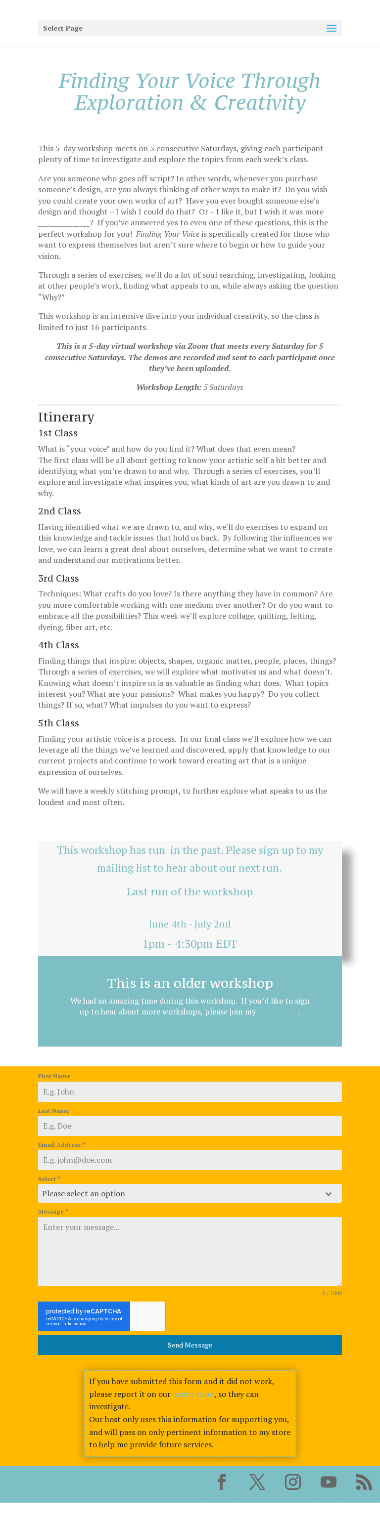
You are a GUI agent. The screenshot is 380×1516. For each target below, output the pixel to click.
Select (49, 1178)
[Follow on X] (257, 1482)
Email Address (61, 1144)
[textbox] (180, 1193)
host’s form (193, 1394)
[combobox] (190, 1193)
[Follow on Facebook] (222, 1482)
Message (53, 1211)
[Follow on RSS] (364, 1482)
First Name (54, 1076)
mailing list (124, 867)
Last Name (53, 1110)
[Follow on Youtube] (328, 1482)
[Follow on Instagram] (293, 1482)
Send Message (190, 1344)
